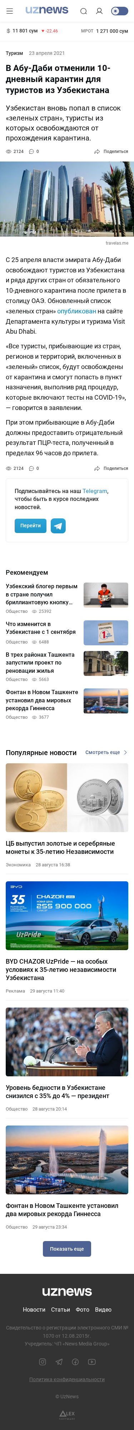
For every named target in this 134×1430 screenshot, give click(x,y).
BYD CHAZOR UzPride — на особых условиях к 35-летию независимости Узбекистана (61, 970)
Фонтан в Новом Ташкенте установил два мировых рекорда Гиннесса (62, 1210)
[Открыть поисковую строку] (84, 11)
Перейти (30, 525)
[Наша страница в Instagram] (42, 1362)
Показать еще (67, 1249)
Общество (17, 1109)
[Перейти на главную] (47, 10)
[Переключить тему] (119, 11)
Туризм (14, 53)
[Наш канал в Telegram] (59, 1362)
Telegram (95, 491)
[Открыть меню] (10, 11)
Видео (103, 1309)
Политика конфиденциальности (67, 1379)
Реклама (15, 991)
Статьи (60, 1309)
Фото (82, 1309)
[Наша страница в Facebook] (75, 1362)
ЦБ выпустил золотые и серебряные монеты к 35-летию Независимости (60, 847)
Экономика (18, 864)
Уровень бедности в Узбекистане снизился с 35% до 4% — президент (57, 1092)
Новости (34, 1309)
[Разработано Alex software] (67, 1415)
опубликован (76, 311)
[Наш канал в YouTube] (92, 1362)
